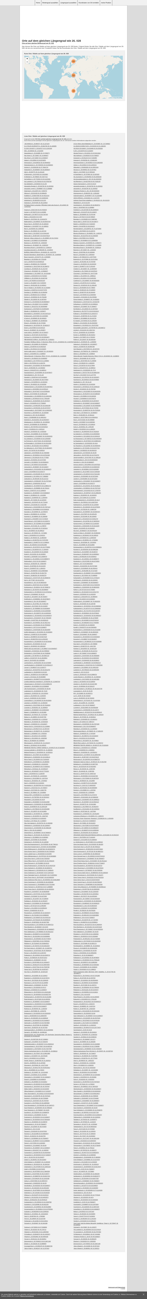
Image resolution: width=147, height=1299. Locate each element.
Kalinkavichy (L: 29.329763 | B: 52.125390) (86, 504)
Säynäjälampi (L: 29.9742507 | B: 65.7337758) (38, 1049)
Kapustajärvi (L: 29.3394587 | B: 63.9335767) (87, 512)
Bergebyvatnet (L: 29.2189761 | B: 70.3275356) (87, 228)
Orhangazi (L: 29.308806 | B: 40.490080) (36, 837)
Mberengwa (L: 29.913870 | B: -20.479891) (86, 740)
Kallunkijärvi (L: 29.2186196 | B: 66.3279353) (87, 507)
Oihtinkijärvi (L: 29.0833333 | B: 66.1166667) (37, 825)
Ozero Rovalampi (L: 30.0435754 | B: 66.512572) (88, 865)
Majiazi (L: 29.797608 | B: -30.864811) (85, 717)
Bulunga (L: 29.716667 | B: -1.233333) (85, 250)
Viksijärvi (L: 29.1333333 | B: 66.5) (84, 1197)
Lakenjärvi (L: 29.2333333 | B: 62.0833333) (86, 658)
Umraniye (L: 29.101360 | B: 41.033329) (85, 1162)
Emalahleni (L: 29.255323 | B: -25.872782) (86, 325)
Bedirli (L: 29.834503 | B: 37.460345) (84, 224)
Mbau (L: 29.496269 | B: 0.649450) (34, 740)
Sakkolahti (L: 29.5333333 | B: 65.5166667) (37, 1020)
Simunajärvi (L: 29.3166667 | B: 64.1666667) (37, 1077)
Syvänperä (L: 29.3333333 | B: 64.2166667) (37, 1117)
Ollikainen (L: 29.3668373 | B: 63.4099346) (86, 830)
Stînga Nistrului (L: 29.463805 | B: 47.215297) (37, 1091)
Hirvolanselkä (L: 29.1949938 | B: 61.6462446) (38, 396)
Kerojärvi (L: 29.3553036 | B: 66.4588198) (86, 549)
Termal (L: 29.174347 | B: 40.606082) (84, 1136)
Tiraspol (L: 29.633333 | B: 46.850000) (85, 1141)
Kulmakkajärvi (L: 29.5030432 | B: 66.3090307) (38, 615)
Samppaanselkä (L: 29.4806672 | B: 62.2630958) (38, 1030)
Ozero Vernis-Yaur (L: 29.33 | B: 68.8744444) (87, 880)
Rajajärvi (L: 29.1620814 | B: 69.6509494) (86, 980)
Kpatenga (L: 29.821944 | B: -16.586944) (85, 596)
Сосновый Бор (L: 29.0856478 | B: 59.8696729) (38, 1246)
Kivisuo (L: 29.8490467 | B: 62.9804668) (36, 571)
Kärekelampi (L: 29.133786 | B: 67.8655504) (86, 521)
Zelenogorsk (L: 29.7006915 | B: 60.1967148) (37, 1241)
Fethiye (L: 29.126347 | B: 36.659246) (85, 339)
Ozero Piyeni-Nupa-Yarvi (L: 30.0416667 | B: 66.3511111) (90, 861)
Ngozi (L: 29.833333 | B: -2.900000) (84, 792)
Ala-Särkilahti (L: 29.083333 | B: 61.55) (35, 184)
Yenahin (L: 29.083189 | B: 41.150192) (85, 1218)
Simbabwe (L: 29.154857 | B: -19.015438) (86, 1070)
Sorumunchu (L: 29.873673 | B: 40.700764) (37, 1086)
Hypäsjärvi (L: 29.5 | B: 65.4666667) (34, 415)
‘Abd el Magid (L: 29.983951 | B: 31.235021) (86, 1248)
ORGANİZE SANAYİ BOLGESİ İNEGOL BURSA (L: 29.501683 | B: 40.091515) (96, 835)
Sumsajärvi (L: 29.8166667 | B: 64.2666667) (86, 1100)
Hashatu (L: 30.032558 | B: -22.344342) (35, 382)
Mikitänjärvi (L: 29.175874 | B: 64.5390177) (36, 755)
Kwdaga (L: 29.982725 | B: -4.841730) (85, 646)
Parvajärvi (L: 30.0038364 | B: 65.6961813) (36, 903)
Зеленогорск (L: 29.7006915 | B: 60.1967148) (87, 1244)
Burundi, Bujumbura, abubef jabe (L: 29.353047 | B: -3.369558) (42, 254)
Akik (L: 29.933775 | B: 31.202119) (34, 172)
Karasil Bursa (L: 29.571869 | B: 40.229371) (37, 521)
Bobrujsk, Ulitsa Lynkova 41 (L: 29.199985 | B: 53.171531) (41, 238)
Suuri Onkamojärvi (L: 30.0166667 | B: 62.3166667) (89, 1105)
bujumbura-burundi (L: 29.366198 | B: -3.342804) (38, 250)
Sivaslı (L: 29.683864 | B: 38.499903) (35, 1079)
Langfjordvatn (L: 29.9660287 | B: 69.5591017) (87, 663)
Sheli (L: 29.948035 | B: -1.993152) (84, 1060)
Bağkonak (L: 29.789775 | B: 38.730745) (36, 214)
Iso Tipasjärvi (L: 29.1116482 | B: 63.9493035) (87, 446)
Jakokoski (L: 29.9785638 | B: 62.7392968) (36, 453)
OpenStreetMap (118, 98)
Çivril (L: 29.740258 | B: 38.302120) (34, 280)
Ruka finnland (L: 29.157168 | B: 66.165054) (37, 999)
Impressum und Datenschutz (116, 1287)
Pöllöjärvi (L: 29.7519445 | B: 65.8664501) (36, 943)
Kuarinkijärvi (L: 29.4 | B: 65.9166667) (35, 601)
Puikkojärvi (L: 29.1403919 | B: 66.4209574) (37, 955)
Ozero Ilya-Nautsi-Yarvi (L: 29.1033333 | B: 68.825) (88, 844)
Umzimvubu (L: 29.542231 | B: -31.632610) (86, 1164)
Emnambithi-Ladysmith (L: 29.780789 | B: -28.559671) (89, 328)
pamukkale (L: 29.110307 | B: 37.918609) (36, 898)
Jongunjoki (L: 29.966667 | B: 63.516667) (36, 467)
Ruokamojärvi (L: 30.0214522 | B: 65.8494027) (87, 1001)
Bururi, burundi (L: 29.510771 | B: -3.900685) (37, 257)
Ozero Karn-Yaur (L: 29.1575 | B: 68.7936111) (87, 847)
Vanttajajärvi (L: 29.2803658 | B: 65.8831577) (87, 1176)
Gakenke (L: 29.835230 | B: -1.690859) (85, 342)
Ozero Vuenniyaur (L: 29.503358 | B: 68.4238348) (38, 882)
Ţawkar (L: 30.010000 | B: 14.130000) (85, 1131)
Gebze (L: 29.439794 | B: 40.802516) (35, 346)
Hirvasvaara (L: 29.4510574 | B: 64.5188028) (87, 394)
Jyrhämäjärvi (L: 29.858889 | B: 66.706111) (36, 488)
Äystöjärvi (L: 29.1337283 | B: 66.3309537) (86, 210)
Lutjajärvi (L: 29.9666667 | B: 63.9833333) (36, 710)
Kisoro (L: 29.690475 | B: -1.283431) (34, 568)
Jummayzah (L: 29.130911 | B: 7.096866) (36, 476)
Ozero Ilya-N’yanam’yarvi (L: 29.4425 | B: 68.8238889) (40, 847)
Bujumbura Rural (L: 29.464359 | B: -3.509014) (38, 247)
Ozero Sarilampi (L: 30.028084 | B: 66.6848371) (38, 868)
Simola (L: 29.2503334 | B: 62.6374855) (85, 1072)
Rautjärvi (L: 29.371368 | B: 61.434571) (85, 985)
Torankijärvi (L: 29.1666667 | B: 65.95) (35, 1145)
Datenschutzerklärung (27, 1296)
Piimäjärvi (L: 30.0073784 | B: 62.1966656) (86, 934)
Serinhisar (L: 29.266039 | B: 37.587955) (85, 1056)
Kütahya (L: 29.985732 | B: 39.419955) (35, 634)
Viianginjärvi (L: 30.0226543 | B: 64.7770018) (87, 1195)
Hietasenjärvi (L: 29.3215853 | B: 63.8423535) (87, 391)
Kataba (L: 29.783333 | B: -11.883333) (35, 538)
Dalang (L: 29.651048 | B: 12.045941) (35, 285)
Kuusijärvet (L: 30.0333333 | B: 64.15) (35, 644)
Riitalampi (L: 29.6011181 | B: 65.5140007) (86, 990)
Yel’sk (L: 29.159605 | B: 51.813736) (34, 1218)
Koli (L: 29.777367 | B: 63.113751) (34, 580)
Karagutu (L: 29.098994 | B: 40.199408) (35, 516)
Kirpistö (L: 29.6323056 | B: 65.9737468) (85, 566)
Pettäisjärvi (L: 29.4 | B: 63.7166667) (84, 917)
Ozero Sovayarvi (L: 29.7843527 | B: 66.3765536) (88, 870)
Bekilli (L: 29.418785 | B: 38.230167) (84, 226)
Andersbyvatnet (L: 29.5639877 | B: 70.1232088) (88, 195)
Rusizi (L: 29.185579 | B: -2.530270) (84, 1004)
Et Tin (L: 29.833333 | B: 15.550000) (84, 332)
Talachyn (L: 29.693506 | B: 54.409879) (35, 1122)
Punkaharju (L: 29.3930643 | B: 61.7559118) (86, 960)
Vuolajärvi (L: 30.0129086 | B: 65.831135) (36, 1204)
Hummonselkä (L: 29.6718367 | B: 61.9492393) (38, 410)
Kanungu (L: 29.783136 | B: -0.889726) (85, 509)
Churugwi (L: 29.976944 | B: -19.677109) (85, 273)
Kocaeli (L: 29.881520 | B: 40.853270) (35, 575)
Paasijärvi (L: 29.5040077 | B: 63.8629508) (36, 891)
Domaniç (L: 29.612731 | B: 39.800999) (35, 306)
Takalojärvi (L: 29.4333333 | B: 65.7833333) (37, 1119)
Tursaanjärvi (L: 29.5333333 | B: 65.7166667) (37, 1155)
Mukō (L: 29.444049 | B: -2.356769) (84, 771)
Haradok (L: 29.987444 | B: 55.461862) (35, 377)
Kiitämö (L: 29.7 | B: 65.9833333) (83, 563)
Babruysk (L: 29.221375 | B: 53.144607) (85, 212)
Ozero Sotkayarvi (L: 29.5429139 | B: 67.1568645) (38, 870)
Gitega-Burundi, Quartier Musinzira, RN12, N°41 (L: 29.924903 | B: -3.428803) (96, 356)
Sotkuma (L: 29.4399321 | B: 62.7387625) (86, 1086)
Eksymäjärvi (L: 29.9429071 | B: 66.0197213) (37, 313)
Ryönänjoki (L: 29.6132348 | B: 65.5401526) (86, 1011)
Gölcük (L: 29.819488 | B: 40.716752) (84, 358)
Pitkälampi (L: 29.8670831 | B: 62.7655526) (37, 941)
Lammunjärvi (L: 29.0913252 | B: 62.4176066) (37, 663)
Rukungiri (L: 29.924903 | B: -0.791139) (85, 999)
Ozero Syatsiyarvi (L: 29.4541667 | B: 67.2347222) (39, 873)
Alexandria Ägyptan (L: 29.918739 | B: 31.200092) (38, 186)
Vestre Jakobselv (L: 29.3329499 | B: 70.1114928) (88, 1190)
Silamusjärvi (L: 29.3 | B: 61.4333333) (84, 1067)
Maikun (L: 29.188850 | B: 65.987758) (35, 717)
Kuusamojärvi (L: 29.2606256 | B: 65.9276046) (38, 641)
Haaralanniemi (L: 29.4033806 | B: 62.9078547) (38, 372)
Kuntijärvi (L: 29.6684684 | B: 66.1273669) (86, 618)
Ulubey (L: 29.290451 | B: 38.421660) (35, 1159)
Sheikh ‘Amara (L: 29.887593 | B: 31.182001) (37, 1060)
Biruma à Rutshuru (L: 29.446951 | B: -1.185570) (88, 233)
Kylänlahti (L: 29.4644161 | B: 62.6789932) (36, 651)
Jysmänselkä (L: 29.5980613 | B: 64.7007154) (87, 488)
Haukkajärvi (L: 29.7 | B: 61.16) (82, 382)
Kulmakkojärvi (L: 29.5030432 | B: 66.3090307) (87, 615)
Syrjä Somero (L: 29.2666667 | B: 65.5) (35, 1115)
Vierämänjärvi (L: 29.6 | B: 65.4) (83, 1192)
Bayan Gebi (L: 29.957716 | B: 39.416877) (86, 221)
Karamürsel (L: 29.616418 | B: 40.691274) (86, 519)
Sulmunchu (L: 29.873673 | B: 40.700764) (36, 1100)
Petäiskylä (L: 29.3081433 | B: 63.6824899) (86, 915)
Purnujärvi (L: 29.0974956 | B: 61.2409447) (37, 962)
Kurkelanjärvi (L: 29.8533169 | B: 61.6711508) (87, 630)
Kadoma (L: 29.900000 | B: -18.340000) (85, 495)
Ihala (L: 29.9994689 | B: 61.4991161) (35, 417)
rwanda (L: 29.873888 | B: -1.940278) (35, 1011)
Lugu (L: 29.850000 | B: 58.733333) (84, 698)
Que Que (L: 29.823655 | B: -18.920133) (36, 972)
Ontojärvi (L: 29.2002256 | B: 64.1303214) (86, 832)
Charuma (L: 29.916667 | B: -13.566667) (36, 271)
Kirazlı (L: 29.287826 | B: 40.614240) (35, 566)
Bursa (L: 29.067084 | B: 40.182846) (84, 252)
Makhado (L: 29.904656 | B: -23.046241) (85, 719)
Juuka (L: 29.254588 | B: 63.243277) (84, 483)
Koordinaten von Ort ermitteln (89, 3)
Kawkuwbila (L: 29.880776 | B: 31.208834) (36, 542)
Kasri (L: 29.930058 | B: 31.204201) (34, 535)
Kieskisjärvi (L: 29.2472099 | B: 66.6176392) (86, 561)
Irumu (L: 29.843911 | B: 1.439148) (84, 427)
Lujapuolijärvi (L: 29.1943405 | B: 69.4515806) (37, 700)
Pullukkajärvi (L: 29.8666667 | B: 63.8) (35, 960)
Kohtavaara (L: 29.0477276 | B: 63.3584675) (37, 578)
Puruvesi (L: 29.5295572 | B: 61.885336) (85, 962)
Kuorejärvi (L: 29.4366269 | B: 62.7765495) (86, 622)
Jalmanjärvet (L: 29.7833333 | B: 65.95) (85, 453)
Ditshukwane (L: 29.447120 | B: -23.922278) (86, 302)
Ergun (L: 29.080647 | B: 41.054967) (35, 330)
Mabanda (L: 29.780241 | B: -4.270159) (35, 714)
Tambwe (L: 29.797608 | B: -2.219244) (85, 1122)
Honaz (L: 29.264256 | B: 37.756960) (35, 403)
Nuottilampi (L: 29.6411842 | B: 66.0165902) (86, 809)
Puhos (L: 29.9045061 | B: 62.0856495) (85, 953)
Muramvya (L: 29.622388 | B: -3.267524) (36, 778)
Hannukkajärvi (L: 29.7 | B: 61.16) (34, 375)
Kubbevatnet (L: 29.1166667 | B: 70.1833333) (87, 601)
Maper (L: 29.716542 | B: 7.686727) (84, 722)
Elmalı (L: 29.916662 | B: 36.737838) (35, 323)
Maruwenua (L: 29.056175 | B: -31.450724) (36, 729)
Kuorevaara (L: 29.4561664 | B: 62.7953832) (37, 625)
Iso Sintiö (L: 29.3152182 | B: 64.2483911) (36, 446)
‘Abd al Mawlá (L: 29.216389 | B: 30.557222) (87, 1246)
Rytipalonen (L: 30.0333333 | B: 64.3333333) (37, 1013)
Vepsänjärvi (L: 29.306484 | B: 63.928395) (86, 1188)
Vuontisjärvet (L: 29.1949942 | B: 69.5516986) (37, 1207)
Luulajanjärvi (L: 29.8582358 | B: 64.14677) (86, 710)
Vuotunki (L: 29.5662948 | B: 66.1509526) (36, 1211)
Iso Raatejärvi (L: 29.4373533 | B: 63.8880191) (87, 441)
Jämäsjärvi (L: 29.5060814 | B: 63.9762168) (37, 455)
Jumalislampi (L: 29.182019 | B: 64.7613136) (87, 474)
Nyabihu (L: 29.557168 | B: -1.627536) (85, 811)
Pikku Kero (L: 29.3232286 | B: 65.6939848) (37, 936)
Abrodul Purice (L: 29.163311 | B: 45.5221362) (87, 153)
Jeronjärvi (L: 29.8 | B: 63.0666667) (84, 462)
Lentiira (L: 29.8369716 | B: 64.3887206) (36, 674)
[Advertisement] (73, 23)
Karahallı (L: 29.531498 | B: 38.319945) (85, 516)
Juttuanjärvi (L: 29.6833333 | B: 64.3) (35, 483)
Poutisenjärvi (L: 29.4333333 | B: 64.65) (85, 950)
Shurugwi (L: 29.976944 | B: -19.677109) (36, 1065)
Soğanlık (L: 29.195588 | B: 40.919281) (35, 1082)
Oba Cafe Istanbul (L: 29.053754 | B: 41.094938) (38, 823)
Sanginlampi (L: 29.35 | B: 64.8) (83, 1030)
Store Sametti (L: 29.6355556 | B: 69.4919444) (87, 1091)
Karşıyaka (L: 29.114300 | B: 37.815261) (36, 528)
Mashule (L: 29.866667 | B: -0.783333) (35, 733)
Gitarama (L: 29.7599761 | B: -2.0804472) (86, 351)
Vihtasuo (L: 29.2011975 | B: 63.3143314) (36, 1195)
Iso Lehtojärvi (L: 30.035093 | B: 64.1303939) (37, 438)
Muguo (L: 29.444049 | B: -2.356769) (84, 769)
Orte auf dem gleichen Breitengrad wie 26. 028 (38, 43)
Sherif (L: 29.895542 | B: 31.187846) (34, 1063)
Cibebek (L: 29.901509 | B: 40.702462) (35, 276)
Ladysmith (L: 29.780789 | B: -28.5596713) (36, 655)
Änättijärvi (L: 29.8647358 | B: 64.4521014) (36, 195)
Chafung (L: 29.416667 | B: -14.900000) (85, 269)
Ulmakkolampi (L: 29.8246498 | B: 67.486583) (87, 1157)
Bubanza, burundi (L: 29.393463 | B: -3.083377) (87, 243)
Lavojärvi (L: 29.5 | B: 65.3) (81, 672)
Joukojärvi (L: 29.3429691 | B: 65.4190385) (86, 469)
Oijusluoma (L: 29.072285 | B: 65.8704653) (86, 825)
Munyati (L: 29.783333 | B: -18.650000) (35, 776)
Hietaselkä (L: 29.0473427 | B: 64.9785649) (37, 391)
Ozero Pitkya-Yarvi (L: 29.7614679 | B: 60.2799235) (39, 861)
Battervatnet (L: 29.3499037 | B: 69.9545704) (37, 221)
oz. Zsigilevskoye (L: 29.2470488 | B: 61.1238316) (88, 842)
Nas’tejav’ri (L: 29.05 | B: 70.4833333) (85, 785)
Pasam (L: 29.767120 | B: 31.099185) (35, 906)
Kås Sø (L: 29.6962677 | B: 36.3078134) (85, 530)
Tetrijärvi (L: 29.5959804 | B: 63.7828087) (36, 1138)
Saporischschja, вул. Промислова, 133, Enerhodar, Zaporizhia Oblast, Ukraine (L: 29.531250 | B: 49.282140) (48, 1035)
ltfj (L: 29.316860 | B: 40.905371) (83, 693)
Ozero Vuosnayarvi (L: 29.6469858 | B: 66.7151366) (39, 884)
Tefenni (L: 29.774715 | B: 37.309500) (85, 1134)
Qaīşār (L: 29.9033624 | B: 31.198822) (85, 969)
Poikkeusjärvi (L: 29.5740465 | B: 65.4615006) (87, 941)
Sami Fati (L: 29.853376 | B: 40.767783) (35, 1027)
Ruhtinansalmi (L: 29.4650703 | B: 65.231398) (37, 997)
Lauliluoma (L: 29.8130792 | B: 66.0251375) (37, 670)
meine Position (106, 3)
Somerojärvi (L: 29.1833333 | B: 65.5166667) (37, 1084)
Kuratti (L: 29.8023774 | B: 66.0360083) (85, 627)
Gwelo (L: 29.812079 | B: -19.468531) (84, 368)
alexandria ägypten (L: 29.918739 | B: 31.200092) (88, 186)
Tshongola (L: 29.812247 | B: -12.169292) (36, 1150)
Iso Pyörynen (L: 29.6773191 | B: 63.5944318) (37, 441)
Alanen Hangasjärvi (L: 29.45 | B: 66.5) (85, 184)
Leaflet (110, 98)
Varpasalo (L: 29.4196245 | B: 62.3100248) (36, 1178)
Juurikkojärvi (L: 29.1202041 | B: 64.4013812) (87, 486)
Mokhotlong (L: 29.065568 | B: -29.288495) (36, 762)
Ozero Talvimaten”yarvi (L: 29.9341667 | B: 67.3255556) (40, 875)
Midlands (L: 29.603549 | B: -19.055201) (85, 752)
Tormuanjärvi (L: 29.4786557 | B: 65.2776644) (87, 1145)
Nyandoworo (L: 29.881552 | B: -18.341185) (86, 814)
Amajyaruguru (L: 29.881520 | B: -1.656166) (86, 193)
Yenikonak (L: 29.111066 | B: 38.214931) (36, 1221)
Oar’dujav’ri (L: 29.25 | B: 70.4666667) (85, 821)
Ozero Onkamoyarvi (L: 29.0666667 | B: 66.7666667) (89, 858)
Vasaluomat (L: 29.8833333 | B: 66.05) (35, 1183)
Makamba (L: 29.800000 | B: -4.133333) (35, 719)
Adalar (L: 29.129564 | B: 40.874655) (35, 160)
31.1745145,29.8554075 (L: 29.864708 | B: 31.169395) (40, 146)
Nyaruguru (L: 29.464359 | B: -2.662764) (36, 816)
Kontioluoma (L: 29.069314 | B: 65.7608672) (37, 587)
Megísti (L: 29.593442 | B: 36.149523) (35, 745)
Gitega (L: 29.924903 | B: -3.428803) (35, 354)
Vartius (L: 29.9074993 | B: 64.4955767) (35, 1181)
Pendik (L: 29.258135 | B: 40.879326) (84, 910)
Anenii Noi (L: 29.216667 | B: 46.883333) (36, 198)
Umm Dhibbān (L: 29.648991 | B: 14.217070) (87, 1159)
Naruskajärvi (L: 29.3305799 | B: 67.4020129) (37, 785)
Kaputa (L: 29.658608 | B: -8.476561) (35, 514)
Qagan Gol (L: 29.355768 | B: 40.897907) (36, 969)
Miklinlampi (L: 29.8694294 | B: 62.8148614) (37, 757)
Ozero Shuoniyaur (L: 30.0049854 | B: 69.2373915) (88, 868)
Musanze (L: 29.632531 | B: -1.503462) (35, 781)
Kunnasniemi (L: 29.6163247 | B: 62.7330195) (37, 618)
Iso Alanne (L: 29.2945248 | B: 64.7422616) (86, 431)
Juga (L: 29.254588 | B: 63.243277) (34, 471)
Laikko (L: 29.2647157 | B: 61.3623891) (35, 658)
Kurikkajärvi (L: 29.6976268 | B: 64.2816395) (37, 630)
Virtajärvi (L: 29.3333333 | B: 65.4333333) (86, 1200)
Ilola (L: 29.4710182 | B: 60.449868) (84, 420)
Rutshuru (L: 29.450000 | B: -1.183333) (35, 1008)
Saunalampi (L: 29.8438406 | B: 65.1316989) (87, 1044)
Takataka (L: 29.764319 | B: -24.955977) (85, 1119)
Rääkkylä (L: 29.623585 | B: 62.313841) (35, 975)
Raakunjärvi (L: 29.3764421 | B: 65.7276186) (87, 975)
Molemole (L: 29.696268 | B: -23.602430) (36, 764)
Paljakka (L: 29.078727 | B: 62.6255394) (85, 896)
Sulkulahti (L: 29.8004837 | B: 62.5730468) (86, 1098)
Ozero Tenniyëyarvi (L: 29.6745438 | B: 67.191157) (88, 875)
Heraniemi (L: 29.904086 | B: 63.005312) (36, 389)
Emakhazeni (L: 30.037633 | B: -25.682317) (37, 325)
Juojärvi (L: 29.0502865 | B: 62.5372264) (85, 479)
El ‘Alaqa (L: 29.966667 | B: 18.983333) (35, 320)
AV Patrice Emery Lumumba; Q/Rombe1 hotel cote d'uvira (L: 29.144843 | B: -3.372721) (46, 205)
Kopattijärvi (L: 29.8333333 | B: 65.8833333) (86, 587)
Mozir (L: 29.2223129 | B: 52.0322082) (85, 766)
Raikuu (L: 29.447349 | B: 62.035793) (84, 978)
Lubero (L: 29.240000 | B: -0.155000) (35, 696)
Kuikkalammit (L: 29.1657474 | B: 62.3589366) (87, 608)
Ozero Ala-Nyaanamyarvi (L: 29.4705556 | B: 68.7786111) (41, 844)
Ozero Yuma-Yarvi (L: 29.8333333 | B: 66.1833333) (39, 889)
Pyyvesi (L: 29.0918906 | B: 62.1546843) (85, 967)
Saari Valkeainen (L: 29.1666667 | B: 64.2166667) (88, 1016)
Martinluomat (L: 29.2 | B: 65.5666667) (85, 726)
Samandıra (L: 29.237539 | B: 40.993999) (36, 1025)
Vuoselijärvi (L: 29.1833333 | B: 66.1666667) (87, 1209)
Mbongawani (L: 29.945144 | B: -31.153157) (37, 743)
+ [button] (27, 58)
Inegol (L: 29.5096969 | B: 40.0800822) (35, 424)
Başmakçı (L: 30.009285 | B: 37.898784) (85, 219)
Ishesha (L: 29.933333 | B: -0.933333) (35, 431)
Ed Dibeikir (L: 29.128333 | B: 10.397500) (86, 309)
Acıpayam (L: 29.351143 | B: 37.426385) (85, 158)
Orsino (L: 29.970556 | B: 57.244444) (84, 837)
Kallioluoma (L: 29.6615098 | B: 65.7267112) (37, 507)
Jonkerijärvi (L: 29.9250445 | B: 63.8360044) (87, 467)
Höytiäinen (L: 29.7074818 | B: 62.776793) (86, 408)
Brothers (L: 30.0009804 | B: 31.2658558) (86, 240)
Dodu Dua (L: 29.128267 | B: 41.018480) (36, 304)
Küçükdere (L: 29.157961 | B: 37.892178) (36, 604)
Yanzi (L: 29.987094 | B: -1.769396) (34, 1216)
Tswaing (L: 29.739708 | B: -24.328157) (85, 1150)
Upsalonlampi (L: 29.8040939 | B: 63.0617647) (87, 1167)
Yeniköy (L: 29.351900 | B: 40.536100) (85, 1221)
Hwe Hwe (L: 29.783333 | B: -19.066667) (85, 412)
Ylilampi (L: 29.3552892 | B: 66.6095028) (36, 1236)
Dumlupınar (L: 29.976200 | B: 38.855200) (36, 309)
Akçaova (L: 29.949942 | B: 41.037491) (85, 169)
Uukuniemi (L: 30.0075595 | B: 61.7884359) (37, 1171)
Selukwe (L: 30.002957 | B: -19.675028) (35, 1056)
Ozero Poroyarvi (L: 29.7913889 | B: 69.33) (36, 863)
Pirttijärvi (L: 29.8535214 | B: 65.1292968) (86, 936)
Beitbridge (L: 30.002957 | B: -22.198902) (36, 226)
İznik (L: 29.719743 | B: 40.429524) (34, 450)
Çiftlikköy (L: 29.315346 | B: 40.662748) (35, 278)
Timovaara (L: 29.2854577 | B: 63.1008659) (37, 1141)
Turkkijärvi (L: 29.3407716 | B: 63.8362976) (86, 1152)
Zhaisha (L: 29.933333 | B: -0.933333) (85, 1241)
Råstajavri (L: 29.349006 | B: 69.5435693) (86, 983)
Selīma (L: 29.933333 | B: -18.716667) (85, 1053)
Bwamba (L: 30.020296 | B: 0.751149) (35, 259)
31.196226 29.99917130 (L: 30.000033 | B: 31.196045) (90, 146)
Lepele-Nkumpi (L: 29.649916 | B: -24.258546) (87, 677)
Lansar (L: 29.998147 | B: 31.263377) (35, 667)
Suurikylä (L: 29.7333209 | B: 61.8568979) (36, 1112)
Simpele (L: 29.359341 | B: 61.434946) (35, 1075)
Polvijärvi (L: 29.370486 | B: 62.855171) (85, 943)
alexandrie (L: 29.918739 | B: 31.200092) (85, 188)
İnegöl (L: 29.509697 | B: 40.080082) (84, 422)
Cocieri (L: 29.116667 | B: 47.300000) (35, 283)
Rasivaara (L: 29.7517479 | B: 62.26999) (36, 983)
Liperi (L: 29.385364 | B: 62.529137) (84, 686)
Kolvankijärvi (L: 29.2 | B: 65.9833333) (35, 582)
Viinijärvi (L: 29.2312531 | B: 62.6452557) (36, 1197)
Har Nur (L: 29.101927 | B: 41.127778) (85, 375)
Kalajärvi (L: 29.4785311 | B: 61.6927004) (86, 502)
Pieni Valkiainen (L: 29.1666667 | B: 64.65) (86, 931)
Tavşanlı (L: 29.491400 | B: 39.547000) (35, 1131)
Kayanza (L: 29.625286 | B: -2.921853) (85, 542)
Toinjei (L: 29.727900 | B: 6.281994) (34, 1143)
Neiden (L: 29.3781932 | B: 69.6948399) (85, 788)
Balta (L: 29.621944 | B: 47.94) (33, 217)
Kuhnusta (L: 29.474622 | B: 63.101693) (36, 606)
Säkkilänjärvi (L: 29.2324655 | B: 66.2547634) (87, 1018)
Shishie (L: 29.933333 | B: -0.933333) (84, 1063)
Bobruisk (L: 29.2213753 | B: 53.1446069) (86, 236)
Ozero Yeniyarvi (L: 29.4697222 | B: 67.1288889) (38, 887)
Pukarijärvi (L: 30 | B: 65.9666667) (83, 955)
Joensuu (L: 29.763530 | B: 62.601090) (35, 464)
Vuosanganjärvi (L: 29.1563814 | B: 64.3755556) (38, 1209)
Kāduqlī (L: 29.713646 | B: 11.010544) (35, 500)
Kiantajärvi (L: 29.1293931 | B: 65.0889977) (37, 559)
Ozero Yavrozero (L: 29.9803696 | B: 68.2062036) (88, 884)
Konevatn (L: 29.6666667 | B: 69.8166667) (86, 582)
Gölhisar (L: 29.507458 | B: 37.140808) (85, 361)
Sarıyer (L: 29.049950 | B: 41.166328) (84, 1042)
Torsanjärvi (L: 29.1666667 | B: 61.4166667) (37, 1148)
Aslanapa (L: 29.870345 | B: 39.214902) (36, 203)
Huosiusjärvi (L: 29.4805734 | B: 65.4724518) (87, 410)
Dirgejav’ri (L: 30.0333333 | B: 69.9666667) (37, 302)
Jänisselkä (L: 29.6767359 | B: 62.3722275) (86, 455)
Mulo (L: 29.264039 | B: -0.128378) (34, 773)
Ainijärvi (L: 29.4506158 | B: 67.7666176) (36, 167)
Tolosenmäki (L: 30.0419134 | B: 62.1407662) (87, 1143)
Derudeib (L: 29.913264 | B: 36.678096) (85, 297)
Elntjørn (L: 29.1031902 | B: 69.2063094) (85, 323)
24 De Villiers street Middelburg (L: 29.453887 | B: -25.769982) (92, 144)
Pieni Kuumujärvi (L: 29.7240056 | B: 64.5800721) (38, 924)
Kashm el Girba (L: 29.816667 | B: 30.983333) (87, 533)
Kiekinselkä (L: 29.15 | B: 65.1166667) (35, 561)
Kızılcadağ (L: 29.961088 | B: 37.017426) (85, 571)
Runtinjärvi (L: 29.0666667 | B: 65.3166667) (37, 1001)
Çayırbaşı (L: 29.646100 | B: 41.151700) (36, 269)
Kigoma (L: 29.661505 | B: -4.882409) (35, 563)
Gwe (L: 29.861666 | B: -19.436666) (34, 368)
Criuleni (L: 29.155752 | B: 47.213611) (85, 283)
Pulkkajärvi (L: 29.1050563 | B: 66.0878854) (86, 957)
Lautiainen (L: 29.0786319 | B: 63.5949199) (86, 670)
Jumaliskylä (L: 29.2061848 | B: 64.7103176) (37, 474)
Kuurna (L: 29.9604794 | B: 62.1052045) (36, 639)
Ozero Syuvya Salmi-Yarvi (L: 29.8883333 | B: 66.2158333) (91, 873)
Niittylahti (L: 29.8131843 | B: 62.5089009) (86, 797)
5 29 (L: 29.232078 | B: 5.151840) (83, 151)
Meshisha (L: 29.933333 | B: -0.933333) (85, 747)
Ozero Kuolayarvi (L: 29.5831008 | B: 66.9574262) (88, 849)
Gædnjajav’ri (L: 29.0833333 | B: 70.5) (85, 370)
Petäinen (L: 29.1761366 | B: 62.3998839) (36, 915)
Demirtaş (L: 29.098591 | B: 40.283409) (35, 292)
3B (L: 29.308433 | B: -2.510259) (33, 151)
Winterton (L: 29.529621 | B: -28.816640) (36, 1214)
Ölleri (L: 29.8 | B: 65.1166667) (33, 830)
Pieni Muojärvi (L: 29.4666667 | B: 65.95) (36, 927)
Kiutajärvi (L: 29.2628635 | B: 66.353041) (85, 568)
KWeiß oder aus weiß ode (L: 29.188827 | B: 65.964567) (40, 648)
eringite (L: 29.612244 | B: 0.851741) (84, 330)
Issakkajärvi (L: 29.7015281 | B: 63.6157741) (87, 448)
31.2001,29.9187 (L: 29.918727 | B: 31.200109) (38, 148)
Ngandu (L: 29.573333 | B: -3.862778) (35, 790)
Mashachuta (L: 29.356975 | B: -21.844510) (37, 731)
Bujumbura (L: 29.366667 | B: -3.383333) (36, 245)
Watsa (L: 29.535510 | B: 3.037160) (84, 1211)
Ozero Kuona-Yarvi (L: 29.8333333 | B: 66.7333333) (39, 851)
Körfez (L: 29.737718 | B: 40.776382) (84, 589)
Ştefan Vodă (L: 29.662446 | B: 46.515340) (36, 1089)
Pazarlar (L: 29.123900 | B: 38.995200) (35, 908)
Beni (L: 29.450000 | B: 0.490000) (34, 228)
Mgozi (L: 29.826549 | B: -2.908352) (84, 750)
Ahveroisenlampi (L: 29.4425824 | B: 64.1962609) (88, 162)
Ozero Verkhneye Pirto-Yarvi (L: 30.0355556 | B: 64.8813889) (42, 880)
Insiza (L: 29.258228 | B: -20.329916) (84, 424)
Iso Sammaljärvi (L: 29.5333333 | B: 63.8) (86, 443)
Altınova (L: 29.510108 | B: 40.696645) (35, 193)
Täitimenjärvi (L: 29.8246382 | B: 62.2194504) (87, 1117)
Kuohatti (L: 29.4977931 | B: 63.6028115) (36, 620)
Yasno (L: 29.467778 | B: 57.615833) (84, 1216)
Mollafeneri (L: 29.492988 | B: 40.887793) (86, 764)
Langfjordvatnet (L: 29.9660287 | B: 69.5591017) (38, 665)
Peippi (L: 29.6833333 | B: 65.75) (33, 910)
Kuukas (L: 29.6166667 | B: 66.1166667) (85, 634)
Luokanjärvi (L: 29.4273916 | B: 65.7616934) (37, 705)
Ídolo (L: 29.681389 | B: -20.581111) (84, 415)
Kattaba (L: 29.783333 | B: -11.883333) (85, 538)
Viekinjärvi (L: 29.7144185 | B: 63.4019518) (37, 1192)
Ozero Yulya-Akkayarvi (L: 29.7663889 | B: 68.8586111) (90, 887)
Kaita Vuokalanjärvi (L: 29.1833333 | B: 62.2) (87, 500)
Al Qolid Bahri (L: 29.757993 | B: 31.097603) (86, 174)
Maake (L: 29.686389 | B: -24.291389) (35, 712)
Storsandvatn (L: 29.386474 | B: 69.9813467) (87, 1093)
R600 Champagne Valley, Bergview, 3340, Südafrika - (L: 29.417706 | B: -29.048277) (94, 972)
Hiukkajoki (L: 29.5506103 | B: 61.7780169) (37, 398)
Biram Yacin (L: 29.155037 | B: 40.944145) (36, 233)
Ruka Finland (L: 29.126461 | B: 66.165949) (86, 997)
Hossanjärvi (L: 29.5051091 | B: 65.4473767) (37, 408)
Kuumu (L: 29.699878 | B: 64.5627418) (35, 637)
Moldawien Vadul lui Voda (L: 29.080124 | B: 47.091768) (90, 762)
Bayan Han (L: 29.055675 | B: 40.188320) (36, 224)
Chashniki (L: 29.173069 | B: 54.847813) (85, 271)
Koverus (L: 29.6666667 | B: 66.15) (34, 594)
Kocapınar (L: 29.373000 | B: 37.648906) (85, 575)
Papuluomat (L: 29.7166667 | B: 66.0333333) (87, 898)
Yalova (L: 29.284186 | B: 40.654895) (84, 1214)
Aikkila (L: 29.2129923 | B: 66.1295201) (85, 165)
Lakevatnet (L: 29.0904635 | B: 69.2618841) (86, 660)
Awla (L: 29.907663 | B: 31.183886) (84, 207)
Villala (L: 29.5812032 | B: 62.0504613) (35, 1200)
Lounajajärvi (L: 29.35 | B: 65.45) (83, 691)
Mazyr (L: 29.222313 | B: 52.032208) (84, 738)
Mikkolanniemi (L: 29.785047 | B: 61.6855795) (87, 755)
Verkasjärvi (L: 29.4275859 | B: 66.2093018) (37, 1190)
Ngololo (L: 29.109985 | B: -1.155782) (85, 790)
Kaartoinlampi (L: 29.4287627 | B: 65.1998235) (87, 493)
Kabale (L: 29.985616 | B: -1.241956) (35, 495)
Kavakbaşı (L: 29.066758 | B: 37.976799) (36, 540)
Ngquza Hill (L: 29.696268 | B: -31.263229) (36, 795)
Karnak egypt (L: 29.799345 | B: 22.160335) (86, 523)
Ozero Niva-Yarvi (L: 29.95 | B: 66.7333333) (37, 858)
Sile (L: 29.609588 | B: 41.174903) (34, 1070)
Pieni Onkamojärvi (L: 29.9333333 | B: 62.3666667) (39, 929)
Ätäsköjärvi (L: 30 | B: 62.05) (82, 203)
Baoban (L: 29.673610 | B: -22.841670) (35, 219)
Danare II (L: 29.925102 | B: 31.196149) (85, 285)
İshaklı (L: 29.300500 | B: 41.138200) (84, 429)
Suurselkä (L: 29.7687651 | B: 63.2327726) (86, 1112)
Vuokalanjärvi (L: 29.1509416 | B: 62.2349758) (38, 1202)
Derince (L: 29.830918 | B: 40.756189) (35, 297)
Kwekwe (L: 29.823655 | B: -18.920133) (85, 648)
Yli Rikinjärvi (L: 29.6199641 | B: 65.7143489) (87, 1234)
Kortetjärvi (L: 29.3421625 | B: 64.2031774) (86, 592)
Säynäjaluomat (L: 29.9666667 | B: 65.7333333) (88, 1049)
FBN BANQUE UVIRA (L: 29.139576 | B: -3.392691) (39, 339)
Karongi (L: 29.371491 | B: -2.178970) (35, 526)
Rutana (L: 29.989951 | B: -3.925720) (84, 1006)
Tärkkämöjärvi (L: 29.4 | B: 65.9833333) (85, 1126)
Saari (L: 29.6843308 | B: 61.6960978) (35, 1016)
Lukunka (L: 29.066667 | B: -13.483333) (35, 703)
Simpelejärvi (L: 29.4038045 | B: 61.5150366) (87, 1075)
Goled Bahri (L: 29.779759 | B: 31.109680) (36, 361)
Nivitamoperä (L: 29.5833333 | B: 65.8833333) (37, 804)
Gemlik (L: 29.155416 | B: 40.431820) (35, 349)
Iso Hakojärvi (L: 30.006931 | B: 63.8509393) (87, 434)
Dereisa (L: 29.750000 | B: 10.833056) (85, 295)
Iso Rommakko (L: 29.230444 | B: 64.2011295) (37, 443)
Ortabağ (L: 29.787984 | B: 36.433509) (35, 839)
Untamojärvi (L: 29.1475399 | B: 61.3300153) (37, 1167)
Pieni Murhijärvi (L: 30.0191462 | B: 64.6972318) (88, 927)
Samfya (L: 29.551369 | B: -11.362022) (85, 1025)
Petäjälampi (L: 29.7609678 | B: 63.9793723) (37, 917)
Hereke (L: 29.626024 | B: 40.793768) (85, 389)
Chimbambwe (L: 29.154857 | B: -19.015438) (37, 273)
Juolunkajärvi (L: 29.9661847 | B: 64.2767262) (37, 481)
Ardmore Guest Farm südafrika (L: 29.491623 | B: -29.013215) (92, 200)
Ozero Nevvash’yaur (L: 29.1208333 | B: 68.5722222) (89, 856)
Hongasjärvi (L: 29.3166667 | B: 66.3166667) (87, 403)
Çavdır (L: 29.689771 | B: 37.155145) (84, 266)
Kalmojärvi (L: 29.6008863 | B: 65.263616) (36, 509)
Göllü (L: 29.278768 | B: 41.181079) (34, 363)
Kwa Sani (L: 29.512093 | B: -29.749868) (85, 644)
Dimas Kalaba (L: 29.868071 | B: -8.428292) (86, 299)
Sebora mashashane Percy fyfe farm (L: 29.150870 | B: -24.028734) (93, 1051)
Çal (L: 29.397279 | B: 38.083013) (34, 262)
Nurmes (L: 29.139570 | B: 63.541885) (35, 811)
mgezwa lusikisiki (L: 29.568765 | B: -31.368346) (38, 750)
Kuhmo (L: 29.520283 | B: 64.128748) (84, 604)
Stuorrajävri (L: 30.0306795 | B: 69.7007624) (37, 1096)
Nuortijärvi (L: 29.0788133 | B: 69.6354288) (37, 809)
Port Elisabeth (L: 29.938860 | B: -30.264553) (87, 946)
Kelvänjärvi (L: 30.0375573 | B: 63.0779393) (37, 547)
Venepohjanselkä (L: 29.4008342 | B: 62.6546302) (88, 1183)
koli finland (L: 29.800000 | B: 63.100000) (86, 580)
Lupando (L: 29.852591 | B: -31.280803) (36, 707)
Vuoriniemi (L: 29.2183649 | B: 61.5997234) (86, 1207)
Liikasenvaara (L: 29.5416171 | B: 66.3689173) (38, 684)
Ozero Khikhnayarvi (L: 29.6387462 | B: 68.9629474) (39, 849)
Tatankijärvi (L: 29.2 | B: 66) (32, 1129)
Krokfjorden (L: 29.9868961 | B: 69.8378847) (37, 599)
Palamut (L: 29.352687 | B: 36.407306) (35, 896)
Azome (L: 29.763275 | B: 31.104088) (35, 212)
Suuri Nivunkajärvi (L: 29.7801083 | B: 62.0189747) (39, 1105)
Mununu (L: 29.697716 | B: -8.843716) (85, 773)
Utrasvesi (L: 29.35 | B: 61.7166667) (84, 1169)
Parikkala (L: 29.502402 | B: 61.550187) (35, 901)
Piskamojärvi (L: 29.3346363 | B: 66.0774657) (37, 939)
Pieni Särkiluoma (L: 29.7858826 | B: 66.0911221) (38, 931)
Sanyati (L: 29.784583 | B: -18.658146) (35, 1032)
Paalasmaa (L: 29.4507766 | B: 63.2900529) (86, 889)
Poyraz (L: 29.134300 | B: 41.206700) (35, 953)
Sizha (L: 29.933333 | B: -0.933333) (84, 1079)
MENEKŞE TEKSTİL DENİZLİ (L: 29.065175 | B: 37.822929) (91, 745)
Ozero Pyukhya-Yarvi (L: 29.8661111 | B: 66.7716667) (89, 863)
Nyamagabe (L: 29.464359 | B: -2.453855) (36, 814)
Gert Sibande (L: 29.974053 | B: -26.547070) (86, 349)
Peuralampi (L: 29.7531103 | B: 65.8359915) (37, 920)
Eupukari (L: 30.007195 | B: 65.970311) (35, 335)
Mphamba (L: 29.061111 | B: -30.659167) (36, 769)
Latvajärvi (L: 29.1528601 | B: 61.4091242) (86, 667)
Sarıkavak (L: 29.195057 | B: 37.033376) (36, 1042)
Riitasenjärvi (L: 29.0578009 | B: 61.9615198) (37, 992)
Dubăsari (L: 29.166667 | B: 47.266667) (85, 306)
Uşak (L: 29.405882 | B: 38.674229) (34, 1169)
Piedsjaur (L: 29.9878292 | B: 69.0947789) (36, 922)
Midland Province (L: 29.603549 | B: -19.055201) (38, 752)
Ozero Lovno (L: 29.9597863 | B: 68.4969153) (87, 854)
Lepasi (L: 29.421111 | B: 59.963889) (35, 677)
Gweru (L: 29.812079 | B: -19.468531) (35, 370)
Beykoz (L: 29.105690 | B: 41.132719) (35, 231)
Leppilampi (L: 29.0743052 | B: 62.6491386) (86, 679)
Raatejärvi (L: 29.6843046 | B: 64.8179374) (37, 978)
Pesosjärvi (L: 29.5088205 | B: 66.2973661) (86, 913)
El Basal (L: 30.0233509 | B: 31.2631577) (86, 313)
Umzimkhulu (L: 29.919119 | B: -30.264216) (37, 1164)
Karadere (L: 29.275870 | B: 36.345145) (85, 514)
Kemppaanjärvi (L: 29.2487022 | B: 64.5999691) (88, 547)
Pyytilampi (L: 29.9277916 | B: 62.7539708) (37, 967)
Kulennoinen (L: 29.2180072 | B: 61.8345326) (37, 613)
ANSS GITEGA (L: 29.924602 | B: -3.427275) (86, 198)
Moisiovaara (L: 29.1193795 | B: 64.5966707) (87, 759)
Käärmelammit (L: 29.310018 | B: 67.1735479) (87, 490)
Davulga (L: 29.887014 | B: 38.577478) (35, 290)
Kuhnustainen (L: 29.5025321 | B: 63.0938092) (87, 606)
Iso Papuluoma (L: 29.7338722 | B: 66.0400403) (88, 438)
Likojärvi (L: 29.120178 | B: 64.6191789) (85, 684)
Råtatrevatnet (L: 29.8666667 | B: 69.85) (36, 985)
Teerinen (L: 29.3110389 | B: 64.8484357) (36, 1134)
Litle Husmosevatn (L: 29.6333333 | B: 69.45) (37, 688)
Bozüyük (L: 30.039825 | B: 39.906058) (35, 240)
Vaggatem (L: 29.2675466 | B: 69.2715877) (36, 1174)
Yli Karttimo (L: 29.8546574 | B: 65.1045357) (37, 1234)
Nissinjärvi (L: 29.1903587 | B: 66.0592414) (86, 802)
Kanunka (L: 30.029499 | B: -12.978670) (36, 512)
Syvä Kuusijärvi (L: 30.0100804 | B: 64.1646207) (88, 1115)
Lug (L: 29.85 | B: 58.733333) (82, 696)
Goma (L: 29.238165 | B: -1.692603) (84, 363)
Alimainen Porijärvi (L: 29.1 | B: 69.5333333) (86, 191)
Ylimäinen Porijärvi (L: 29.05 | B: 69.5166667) (87, 1236)
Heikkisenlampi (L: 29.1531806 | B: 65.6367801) (38, 387)
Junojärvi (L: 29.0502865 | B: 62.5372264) (86, 476)
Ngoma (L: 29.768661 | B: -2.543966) (35, 792)
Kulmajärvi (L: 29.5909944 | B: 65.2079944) (86, 613)
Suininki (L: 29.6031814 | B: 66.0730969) (36, 1098)
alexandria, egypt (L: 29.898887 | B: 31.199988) (38, 188)
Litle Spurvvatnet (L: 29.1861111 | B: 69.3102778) (88, 688)
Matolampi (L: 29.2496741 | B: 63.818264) (86, 736)
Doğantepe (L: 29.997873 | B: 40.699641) (86, 304)
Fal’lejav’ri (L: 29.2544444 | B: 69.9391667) (37, 337)
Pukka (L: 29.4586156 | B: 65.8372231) (35, 957)
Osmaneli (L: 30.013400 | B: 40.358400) (85, 839)
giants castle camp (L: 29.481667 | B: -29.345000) (38, 351)
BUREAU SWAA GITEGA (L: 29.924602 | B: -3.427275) (40, 252)
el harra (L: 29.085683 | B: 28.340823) (35, 318)
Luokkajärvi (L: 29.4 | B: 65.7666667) (84, 705)
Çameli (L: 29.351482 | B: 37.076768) (84, 262)
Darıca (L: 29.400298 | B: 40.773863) (84, 287)
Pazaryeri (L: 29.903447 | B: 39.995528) (85, 908)
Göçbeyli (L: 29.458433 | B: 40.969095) (35, 358)
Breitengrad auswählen (50, 3)
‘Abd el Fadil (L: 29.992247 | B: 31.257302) (36, 1248)
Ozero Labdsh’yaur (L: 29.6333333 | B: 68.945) (38, 854)
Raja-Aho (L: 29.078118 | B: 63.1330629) (36, 980)
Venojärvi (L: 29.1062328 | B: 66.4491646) (36, 1188)
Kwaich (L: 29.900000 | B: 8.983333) (35, 646)
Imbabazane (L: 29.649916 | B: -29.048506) (37, 422)
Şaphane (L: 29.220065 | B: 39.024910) (85, 1032)
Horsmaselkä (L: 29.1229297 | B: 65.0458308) (87, 405)
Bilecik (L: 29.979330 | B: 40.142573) (84, 231)
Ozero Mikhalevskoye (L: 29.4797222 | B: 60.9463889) (40, 856)
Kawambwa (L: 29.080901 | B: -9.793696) (86, 540)
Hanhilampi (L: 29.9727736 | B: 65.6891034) (87, 372)
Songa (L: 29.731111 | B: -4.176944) (84, 1084)
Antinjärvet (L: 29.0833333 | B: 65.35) (35, 200)
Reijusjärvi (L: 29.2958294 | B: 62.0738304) (86, 987)
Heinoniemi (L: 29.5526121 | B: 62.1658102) (87, 387)
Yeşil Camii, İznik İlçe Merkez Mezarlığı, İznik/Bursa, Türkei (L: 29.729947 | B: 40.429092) (96, 1224)
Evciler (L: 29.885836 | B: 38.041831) (84, 335)
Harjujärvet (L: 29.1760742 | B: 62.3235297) (86, 377)
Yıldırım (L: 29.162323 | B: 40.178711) (35, 1229)
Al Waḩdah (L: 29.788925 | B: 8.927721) (36, 177)
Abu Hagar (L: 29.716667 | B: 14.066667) (36, 155)
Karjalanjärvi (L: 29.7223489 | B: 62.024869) (37, 523)
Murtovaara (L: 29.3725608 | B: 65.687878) (86, 778)
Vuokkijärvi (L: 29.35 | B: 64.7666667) (84, 1202)
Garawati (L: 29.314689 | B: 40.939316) (35, 344)
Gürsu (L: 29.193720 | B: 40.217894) (84, 365)
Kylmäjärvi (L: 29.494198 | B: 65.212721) (85, 651)
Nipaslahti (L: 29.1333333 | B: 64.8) (34, 799)
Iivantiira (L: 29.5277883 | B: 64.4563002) (86, 417)
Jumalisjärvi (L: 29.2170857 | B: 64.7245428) (87, 471)
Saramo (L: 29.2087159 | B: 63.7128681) (36, 1039)
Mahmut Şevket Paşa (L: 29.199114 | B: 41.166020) (89, 714)
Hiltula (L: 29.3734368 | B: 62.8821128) (35, 394)
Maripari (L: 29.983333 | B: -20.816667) (35, 724)
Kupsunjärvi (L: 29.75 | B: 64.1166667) (35, 627)
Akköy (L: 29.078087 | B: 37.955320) (84, 172)
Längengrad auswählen (68, 3)
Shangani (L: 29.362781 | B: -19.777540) (85, 1058)
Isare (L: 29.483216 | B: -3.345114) (34, 429)
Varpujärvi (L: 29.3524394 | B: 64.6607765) (86, 1178)
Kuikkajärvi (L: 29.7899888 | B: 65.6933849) (37, 608)
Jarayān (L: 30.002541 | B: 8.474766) (35, 460)
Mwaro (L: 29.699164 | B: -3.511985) (84, 781)
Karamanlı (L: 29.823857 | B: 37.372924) (36, 519)
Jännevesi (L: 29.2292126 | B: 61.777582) (36, 457)
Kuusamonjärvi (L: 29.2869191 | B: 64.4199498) (88, 641)
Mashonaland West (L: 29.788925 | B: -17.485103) (88, 731)
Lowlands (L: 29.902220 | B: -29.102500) (36, 693)
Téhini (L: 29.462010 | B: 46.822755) (35, 1136)
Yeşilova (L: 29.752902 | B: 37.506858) (35, 1227)
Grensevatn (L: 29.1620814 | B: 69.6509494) (37, 365)
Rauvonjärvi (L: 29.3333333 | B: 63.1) (35, 987)
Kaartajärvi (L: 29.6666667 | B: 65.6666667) (37, 493)
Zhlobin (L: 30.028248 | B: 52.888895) (35, 1244)
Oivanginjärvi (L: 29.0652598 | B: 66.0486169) (37, 828)
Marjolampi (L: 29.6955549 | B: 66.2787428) (86, 724)
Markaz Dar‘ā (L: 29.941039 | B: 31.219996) (37, 726)
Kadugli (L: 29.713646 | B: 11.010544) (85, 497)
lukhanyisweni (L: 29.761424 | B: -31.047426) (87, 700)
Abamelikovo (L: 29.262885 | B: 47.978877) (37, 153)
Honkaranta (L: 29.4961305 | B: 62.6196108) (37, 405)
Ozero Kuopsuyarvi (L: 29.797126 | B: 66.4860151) (88, 851)
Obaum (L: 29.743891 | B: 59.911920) (84, 823)
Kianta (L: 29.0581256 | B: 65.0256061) (85, 556)
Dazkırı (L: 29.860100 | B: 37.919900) (84, 290)
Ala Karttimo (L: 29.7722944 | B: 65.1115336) (37, 179)
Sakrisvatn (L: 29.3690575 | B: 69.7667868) (37, 1023)
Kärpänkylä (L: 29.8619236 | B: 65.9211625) (86, 526)
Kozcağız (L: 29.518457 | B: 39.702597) (35, 596)
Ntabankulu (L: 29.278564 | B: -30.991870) (86, 806)
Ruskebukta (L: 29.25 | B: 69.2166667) (35, 1006)
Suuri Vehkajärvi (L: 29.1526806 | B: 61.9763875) (88, 1110)
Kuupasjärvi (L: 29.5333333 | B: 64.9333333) (87, 637)
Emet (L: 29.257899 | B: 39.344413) (34, 328)
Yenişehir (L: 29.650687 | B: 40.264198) (35, 1223)
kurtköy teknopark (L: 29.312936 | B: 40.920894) (38, 632)
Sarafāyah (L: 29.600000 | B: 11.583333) (85, 1034)
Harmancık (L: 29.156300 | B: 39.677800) (36, 379)
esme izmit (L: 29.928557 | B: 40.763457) (36, 332)
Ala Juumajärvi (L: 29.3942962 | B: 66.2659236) (87, 177)
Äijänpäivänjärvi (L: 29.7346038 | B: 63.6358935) (38, 165)
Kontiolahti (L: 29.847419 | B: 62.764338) (36, 585)
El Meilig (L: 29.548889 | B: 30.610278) (85, 318)
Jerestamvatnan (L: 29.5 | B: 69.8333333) (86, 460)
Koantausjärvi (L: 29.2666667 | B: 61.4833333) (87, 573)
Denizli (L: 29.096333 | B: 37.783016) (35, 295)
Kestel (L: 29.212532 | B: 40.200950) (35, 554)
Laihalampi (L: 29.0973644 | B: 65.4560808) (86, 655)
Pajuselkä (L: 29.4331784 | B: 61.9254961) (86, 894)
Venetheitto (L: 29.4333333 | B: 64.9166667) (37, 1185)
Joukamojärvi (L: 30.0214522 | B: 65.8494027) (37, 469)
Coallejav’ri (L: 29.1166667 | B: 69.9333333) (86, 280)
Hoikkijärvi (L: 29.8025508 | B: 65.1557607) (86, 401)
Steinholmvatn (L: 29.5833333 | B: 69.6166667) (87, 1089)
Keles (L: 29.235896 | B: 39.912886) (84, 545)
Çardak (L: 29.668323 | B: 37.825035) (35, 264)
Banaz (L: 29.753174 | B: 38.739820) (84, 217)
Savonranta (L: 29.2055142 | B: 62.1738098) (87, 1046)
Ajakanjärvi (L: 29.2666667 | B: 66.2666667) (37, 169)
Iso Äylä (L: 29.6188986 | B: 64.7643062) (36, 434)
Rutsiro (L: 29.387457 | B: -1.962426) (84, 1008)
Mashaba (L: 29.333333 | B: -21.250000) (85, 729)
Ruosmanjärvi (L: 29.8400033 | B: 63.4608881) (38, 1004)
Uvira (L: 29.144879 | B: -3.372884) (84, 1171)
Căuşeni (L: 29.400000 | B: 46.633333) (85, 264)
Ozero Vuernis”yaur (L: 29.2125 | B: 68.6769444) (88, 882)
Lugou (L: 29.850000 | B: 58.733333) (35, 698)
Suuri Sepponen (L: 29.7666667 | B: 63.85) (36, 1110)
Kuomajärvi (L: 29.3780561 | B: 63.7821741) (37, 622)
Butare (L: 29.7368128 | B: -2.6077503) (85, 257)
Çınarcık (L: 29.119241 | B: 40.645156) (85, 278)
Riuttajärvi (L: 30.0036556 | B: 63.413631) (86, 992)
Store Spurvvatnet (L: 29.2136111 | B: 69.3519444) (39, 1093)
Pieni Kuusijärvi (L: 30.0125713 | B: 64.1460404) (88, 924)
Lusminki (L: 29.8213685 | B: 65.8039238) (86, 707)
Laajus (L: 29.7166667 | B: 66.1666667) (85, 653)
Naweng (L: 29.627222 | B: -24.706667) (35, 788)
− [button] (27, 62)
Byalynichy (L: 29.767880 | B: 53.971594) (86, 259)
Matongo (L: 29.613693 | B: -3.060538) (35, 738)
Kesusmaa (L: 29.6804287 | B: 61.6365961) (86, 554)
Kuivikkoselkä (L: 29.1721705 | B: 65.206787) (87, 611)
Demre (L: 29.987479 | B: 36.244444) (84, 292)
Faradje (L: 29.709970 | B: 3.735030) (84, 337)
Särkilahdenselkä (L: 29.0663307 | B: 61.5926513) (39, 1044)
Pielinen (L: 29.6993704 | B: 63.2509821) (86, 922)
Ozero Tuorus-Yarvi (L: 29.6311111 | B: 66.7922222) (89, 877)
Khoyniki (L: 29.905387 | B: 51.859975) (35, 556)
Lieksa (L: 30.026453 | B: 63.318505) (84, 681)
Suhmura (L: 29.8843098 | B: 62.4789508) (86, 1096)
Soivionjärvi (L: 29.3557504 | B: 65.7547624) (87, 1082)
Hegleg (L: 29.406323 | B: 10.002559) (35, 384)
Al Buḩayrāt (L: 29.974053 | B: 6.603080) (36, 174)
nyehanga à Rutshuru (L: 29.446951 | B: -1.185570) (89, 816)
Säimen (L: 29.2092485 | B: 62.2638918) (36, 1018)
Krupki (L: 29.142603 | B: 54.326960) (84, 599)
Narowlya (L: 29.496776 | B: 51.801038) (85, 783)
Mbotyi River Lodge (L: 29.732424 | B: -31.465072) (88, 743)
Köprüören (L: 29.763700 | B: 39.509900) (36, 589)
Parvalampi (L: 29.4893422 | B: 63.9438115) (86, 903)
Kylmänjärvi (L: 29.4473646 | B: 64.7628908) (37, 653)
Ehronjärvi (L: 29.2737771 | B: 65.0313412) (86, 311)
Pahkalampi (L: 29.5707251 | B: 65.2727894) (37, 894)
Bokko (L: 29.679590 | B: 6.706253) (84, 238)
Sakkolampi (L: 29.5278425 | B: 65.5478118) (87, 1020)
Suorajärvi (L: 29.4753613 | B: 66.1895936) (37, 1103)
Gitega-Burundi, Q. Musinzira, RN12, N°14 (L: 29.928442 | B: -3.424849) (45, 356)
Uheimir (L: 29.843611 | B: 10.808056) (85, 1155)
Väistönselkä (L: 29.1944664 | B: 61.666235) (87, 1174)
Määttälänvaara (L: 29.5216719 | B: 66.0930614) (88, 712)
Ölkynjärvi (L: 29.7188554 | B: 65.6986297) (86, 828)
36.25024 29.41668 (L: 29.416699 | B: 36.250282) (88, 148)
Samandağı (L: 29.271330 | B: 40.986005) (86, 1023)
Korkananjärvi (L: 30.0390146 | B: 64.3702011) (38, 592)
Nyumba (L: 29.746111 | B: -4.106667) (35, 821)
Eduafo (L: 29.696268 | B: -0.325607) (35, 311)
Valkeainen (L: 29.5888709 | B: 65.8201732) (37, 1176)
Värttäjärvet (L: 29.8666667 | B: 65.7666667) (86, 1181)
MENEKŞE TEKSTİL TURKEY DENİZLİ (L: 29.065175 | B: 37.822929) (44, 747)
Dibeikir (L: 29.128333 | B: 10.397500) (35, 299)
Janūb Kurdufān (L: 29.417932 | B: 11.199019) (87, 457)
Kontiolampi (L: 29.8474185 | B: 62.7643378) (87, 585)
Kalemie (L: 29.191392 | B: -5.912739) (35, 504)
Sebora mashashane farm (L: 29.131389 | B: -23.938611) (40, 1051)
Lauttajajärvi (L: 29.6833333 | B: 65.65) (35, 672)
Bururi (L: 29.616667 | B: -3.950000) (84, 254)
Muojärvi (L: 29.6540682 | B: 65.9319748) (86, 776)
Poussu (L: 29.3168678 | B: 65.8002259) (85, 948)
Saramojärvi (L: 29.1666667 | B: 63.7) (84, 1039)
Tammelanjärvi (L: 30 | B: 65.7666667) (35, 1124)
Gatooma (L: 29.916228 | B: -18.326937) (85, 344)
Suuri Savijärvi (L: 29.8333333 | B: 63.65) (85, 1108)
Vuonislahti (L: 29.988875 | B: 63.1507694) (86, 1204)
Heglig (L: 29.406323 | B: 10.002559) (84, 384)
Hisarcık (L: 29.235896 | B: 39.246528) (85, 396)
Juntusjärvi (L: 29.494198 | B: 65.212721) (36, 479)
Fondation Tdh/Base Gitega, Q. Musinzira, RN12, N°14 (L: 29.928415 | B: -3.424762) (48, 342)
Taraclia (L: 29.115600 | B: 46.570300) (35, 1126)
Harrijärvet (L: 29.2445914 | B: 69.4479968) (86, 379)
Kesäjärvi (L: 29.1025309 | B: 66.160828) (36, 552)
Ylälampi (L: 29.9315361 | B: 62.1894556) (36, 1232)
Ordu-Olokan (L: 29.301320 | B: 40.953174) (37, 835)
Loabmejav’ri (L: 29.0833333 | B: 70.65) (35, 691)
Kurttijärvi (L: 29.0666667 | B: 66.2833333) (86, 632)
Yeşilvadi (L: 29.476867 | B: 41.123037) (85, 1227)
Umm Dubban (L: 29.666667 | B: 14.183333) (37, 1162)
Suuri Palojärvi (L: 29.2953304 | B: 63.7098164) (38, 1108)
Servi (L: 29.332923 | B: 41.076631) (34, 1058)
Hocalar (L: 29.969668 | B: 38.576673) (85, 398)
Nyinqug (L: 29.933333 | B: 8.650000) (35, 818)
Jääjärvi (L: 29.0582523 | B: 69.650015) (85, 450)
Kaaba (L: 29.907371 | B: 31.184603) (35, 490)
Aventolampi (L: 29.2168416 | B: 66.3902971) (87, 205)
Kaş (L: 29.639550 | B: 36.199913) (34, 530)
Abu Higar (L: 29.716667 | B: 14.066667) (36, 158)
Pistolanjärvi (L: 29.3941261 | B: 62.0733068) (87, 939)
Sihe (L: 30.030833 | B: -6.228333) (84, 1065)
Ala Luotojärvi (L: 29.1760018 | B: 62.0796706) (38, 181)
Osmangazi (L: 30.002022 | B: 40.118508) (36, 842)
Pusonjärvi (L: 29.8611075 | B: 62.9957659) (37, 965)
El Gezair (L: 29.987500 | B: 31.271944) (85, 316)
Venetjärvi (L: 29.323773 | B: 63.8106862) (86, 1185)
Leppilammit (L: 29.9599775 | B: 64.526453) (37, 679)
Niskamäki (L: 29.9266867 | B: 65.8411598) (37, 802)
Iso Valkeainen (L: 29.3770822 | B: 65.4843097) (38, 448)
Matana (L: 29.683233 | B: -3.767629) (84, 733)
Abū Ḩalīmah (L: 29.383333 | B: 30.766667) (86, 155)
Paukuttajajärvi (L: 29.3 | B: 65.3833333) (85, 906)
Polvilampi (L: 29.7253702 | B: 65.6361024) (37, 946)
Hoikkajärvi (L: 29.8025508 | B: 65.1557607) (37, 401)
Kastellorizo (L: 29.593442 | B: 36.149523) (86, 535)
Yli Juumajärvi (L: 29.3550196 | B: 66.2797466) (87, 1232)
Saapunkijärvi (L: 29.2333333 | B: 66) (84, 1013)
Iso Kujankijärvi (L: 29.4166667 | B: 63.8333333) (38, 436)
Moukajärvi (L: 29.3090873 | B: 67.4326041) (37, 766)
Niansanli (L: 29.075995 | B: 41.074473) (85, 795)
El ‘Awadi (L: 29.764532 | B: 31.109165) (85, 320)
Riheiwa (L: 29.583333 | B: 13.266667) (35, 990)
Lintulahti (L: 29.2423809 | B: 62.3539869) (36, 686)
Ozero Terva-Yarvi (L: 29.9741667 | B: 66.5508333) (39, 877)
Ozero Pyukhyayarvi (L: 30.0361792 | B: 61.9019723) (39, 865)
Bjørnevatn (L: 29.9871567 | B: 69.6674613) (37, 236)
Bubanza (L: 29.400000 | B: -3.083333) (35, 243)
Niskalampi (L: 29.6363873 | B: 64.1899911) (86, 799)
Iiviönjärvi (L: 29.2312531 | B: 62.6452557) (36, 420)
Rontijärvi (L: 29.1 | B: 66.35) (82, 994)
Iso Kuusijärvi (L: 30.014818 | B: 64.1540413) (87, 436)
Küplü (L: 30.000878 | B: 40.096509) (84, 625)
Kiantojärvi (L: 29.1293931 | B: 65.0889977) (86, 559)
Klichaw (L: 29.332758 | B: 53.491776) (35, 573)
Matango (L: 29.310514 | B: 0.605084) (35, 736)
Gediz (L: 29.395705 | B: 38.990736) (84, 346)
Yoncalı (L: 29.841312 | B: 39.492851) (35, 1239)
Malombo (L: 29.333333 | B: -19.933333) (36, 722)
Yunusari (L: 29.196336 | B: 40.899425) (85, 1239)
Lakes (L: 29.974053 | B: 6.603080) (34, 660)
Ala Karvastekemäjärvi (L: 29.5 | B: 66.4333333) (87, 179)
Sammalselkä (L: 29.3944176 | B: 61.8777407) (87, 1027)
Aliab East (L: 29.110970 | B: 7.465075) (35, 191)
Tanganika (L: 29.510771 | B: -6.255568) (85, 1124)
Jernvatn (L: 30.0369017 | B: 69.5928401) (36, 462)
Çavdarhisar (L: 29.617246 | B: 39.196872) (36, 266)
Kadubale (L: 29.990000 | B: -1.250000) (35, 497)
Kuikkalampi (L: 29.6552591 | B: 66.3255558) (37, 611)
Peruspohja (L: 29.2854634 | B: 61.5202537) (37, 913)
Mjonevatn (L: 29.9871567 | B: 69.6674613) (86, 757)
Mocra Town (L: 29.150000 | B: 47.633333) (36, 759)
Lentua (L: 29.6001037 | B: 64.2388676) (85, 674)
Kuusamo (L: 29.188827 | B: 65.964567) (85, 639)
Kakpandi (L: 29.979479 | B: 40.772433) (36, 502)
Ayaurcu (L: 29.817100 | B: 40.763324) (35, 210)
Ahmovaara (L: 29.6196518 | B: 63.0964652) (37, 162)
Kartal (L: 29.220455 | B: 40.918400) (84, 528)
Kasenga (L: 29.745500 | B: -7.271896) (35, 533)
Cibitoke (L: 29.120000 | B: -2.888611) (85, 276)
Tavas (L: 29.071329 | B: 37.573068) (84, 1129)
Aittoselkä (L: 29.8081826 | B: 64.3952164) (86, 167)
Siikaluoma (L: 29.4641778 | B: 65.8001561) (37, 1067)
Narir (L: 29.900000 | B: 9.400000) (34, 783)
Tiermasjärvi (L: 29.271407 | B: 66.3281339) (86, 1138)
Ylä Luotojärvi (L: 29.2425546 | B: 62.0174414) (87, 1229)
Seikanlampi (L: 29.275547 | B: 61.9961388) (37, 1053)
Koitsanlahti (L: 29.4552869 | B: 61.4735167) (87, 578)
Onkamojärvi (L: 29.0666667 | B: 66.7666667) (37, 832)
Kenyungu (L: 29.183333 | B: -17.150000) (36, 549)
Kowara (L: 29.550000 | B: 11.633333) (85, 594)
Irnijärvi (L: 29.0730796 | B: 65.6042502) (36, 427)
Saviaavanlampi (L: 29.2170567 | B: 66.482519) (38, 1046)
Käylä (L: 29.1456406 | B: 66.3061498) (35, 545)
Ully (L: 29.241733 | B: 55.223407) (34, 1157)
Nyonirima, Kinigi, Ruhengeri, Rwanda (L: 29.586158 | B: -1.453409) (93, 818)
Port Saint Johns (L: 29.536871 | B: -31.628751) (38, 948)
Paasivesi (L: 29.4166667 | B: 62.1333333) (86, 891)
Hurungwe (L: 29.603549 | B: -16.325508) (36, 412)
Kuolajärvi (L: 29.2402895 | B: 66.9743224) (86, 620)
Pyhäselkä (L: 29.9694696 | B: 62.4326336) (86, 965)
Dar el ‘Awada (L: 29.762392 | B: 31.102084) (37, 287)
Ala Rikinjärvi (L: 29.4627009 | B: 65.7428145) (87, 181)
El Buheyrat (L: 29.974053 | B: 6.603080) (36, 316)
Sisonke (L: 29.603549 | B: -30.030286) (85, 1077)
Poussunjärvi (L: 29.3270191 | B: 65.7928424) (37, 950)
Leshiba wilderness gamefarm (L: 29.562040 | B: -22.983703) (42, 681)
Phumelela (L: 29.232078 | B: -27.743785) (86, 920)
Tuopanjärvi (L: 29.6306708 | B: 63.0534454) (37, 1152)
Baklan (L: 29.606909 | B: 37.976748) (84, 214)
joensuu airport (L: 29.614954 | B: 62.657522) (87, 464)
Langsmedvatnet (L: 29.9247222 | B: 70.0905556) (88, 665)
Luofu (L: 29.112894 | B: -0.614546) (84, 703)
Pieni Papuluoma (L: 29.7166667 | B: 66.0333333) (88, 929)
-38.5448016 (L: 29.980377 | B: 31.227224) (37, 144)
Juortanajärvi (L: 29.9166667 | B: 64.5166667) (87, 481)
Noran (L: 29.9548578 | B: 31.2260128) (35, 806)
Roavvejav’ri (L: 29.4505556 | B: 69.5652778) (37, 994)
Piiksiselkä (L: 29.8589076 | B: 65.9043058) (37, 934)
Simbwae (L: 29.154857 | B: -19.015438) (36, 1072)
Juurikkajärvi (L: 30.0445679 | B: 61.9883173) (37, 486)
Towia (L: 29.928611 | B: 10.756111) (84, 1148)
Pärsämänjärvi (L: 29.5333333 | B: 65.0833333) (87, 901)
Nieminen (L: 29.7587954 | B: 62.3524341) (36, 797)
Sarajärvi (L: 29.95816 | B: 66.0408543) (85, 1037)
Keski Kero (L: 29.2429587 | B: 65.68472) (86, 552)
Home (38, 3)
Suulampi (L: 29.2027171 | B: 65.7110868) (86, 1103)
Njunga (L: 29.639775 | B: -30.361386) (85, 804)
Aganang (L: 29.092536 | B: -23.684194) (85, 160)
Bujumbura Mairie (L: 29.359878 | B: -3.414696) (87, 245)
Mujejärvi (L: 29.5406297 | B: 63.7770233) (36, 771)
